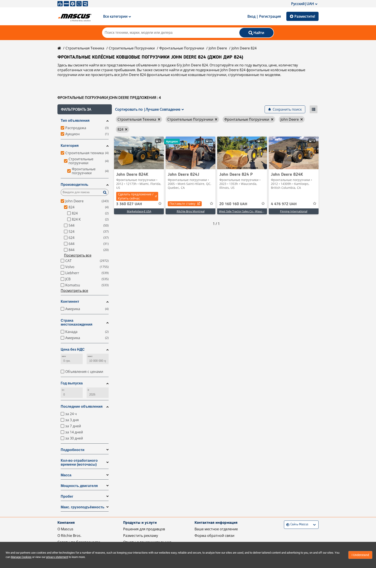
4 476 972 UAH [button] (284, 204)
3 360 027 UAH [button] (129, 204)
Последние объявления (81, 406)
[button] (84, 109)
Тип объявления (75, 120)
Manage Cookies (21, 557)
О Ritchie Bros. (69, 535)
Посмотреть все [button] (77, 255)
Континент (70, 301)
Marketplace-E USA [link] (139, 211)
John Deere (218, 48)
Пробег (67, 496)
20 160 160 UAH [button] (233, 204)
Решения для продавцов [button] (144, 529)
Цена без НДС (73, 349)
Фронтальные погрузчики (181, 48)
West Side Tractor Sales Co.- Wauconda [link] (244, 211)
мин (64, 356)
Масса (66, 475)
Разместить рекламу (140, 535)
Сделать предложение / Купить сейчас (135, 196)
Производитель (74, 184)
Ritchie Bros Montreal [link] (191, 211)
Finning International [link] (293, 211)
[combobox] (286, 524)
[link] (139, 153)
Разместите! (304, 16)
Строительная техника (84, 48)
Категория (70, 145)
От (63, 390)
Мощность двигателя (79, 486)
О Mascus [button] (65, 529)
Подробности (72, 450)
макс (90, 356)
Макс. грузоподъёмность (82, 507)
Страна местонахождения (76, 322)
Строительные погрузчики (132, 48)
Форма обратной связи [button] (214, 535)
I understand (360, 555)
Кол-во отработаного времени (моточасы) (79, 462)
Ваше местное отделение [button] (216, 529)
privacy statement (57, 557)
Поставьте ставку (182, 203)
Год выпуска (72, 383)
